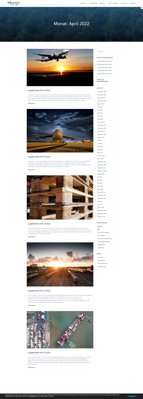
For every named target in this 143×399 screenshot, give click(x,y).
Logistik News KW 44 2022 (104, 70)
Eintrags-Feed (101, 260)
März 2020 (100, 189)
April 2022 (100, 116)
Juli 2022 (99, 107)
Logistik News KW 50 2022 (104, 61)
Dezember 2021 (101, 125)
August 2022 (100, 104)
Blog (98, 229)
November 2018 (101, 213)
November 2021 (101, 128)
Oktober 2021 (101, 131)
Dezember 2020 (101, 162)
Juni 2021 (99, 143)
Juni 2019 (99, 204)
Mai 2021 (99, 146)
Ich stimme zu (132, 396)
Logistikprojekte (113, 3)
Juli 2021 (99, 140)
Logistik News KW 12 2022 (39, 352)
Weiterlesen (31, 103)
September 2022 (102, 101)
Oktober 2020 (101, 168)
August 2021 (100, 137)
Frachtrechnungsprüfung (104, 238)
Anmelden (100, 257)
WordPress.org (101, 266)
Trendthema (100, 248)
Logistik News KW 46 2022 (104, 67)
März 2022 (100, 119)
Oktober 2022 (101, 98)
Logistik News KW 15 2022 (39, 157)
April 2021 (100, 149)
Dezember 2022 (101, 92)
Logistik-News (101, 244)
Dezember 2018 (101, 210)
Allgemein (100, 226)
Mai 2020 (99, 183)
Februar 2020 (101, 192)
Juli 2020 (99, 177)
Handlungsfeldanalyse (103, 241)
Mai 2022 (99, 113)
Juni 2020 (99, 180)
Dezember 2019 (101, 195)
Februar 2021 (101, 156)
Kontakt (133, 3)
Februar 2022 (101, 122)
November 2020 (101, 165)
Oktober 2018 (101, 216)
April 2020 (100, 186)
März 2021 (100, 152)
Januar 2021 (100, 159)
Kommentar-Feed (102, 263)
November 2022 (101, 95)
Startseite (83, 3)
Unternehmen (93, 3)
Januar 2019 (100, 207)
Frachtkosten (101, 235)
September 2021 (102, 134)
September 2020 (102, 171)
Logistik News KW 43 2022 (104, 73)
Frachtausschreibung (103, 232)
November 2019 (101, 198)
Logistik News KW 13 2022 (39, 291)
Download (124, 3)
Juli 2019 (99, 201)
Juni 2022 (99, 110)
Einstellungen (32, 396)
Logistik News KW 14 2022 (39, 224)
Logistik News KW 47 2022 (104, 64)
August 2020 (100, 174)
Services (102, 3)
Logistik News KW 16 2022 (39, 90)
